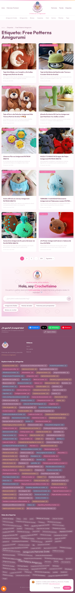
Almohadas (68, 569)
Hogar (5, 578)
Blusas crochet (8, 383)
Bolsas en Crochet (43, 519)
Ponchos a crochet (54, 470)
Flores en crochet (34, 425)
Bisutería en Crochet (9, 555)
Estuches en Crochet (43, 421)
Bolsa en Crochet (51, 383)
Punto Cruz (7, 480)
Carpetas (40, 18)
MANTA (56, 562)
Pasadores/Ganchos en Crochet (13, 466)
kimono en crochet (58, 525)
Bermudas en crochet (50, 548)
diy (33, 544)
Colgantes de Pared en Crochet (40, 565)
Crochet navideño (24, 411)
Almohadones (27, 372)
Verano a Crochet (41, 498)
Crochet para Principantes (44, 411)
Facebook (35, 327)
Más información (54, 584)
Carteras (55, 393)
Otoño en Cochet (54, 459)
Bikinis (26, 525)
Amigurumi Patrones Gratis (36, 551)
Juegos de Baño (26, 438)
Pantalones (23, 463)
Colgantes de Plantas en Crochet (25, 522)
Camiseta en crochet (56, 569)
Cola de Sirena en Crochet (11, 404)
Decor (5, 418)
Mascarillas (62, 452)
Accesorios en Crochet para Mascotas (33, 365)
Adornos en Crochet (29, 369)
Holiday (22, 435)
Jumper (39, 438)
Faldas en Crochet (58, 551)
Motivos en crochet (50, 456)
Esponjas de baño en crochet (11, 551)
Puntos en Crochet (41, 480)
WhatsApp (55, 327)
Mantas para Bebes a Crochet (12, 558)
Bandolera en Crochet (54, 522)
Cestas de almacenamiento (41, 397)
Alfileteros (6, 542)
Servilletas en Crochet (58, 487)
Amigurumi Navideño (61, 372)
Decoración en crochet (20, 418)
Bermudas (26, 379)
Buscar (29, 352)
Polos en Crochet (25, 470)
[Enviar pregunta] (69, 298)
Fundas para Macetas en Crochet (55, 428)
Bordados (66, 383)
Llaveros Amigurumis (54, 442)
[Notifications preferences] (3, 588)
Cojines (60, 400)
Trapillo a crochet (9, 498)
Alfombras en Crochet (10, 372)
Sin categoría (24, 491)
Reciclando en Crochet (59, 480)
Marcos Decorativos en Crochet (12, 524)
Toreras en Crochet (41, 494)
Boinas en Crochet (24, 383)
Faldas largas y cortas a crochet (13, 425)
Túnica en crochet (25, 498)
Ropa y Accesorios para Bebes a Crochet (35, 484)
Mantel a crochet (27, 452)
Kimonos (49, 438)
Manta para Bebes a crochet (31, 449)
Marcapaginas (65, 561)
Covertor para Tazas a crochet (49, 407)
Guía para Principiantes (49, 531)
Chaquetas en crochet (45, 400)
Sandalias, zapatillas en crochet (36, 487)
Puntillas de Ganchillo (56, 477)
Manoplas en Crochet (10, 449)
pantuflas (35, 463)
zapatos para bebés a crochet (13, 508)
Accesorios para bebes (58, 365)
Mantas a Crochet (66, 531)
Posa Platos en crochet (49, 473)
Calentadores (8, 390)
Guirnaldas (58, 431)
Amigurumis (23, 18)
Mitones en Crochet (10, 456)
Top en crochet (25, 494)
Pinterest (67, 327)
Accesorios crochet (10, 365)
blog (25, 518)
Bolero (5, 572)
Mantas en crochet (10, 452)
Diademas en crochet (57, 418)
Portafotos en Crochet (29, 473)
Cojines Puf (28, 572)
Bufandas (55, 566)
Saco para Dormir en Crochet (12, 487)
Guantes (19, 528)
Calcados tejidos (43, 386)
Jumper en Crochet (15, 572)
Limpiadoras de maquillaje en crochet (31, 442)
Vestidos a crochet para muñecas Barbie (16, 501)
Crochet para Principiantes (20, 541)
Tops (67, 18)
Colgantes (53, 404)
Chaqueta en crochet (59, 528)
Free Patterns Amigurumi (30, 562)
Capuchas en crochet (43, 528)
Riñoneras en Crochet (10, 484)
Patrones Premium (13, 8)
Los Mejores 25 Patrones (25, 555)
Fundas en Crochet (9, 428)
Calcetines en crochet (60, 535)
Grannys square (26, 431)
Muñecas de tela (27, 459)
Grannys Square (23, 565)
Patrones (54, 8)
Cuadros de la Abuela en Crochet (14, 414)
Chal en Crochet (58, 519)
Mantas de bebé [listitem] (26, 305)
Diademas (64, 572)
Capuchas (7, 393)
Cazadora (41, 522)
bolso (31, 518)
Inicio (3, 8)
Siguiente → (50, 258)
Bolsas (32, 18)
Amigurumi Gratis (11, 18)
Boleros (38, 383)
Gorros (53, 18)
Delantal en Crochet (39, 418)
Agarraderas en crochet (48, 369)
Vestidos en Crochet (40, 501)
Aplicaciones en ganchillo (42, 572)
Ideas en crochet (36, 435)
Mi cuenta (30, 349)
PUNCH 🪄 (41, 477)
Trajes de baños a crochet (60, 494)
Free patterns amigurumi (54, 425)
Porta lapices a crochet (10, 473)
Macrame (33, 445)
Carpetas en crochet (40, 393)
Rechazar (57, 588)
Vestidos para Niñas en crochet (13, 505)
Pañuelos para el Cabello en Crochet (54, 463)
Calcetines (57, 386)
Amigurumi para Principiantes (13, 376)
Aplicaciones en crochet (49, 376)
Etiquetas (68, 8)
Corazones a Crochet (9, 544)
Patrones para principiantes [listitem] (45, 305)
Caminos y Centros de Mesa (29, 534)
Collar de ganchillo (9, 407)
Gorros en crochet (9, 431)
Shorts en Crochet (9, 491)
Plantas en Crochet (9, 470)
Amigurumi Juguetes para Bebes (58, 575)
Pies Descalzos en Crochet (54, 466)
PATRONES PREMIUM (35, 466)
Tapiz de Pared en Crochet (61, 491)
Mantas (60, 18)
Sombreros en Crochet (41, 491)
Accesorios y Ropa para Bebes (54, 558)
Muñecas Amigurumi (10, 459)
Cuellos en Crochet (35, 414)
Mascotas (58, 542)
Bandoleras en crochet (10, 379)
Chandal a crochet (27, 400)
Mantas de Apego (51, 449)
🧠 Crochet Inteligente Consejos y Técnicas (41, 508)
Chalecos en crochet (10, 400)
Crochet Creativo (8, 411)
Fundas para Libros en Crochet (30, 428)
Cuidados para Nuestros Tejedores (57, 414)
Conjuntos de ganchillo (27, 407)
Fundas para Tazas (8, 531)
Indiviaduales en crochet (55, 435)
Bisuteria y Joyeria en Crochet (60, 379)
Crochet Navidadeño (39, 575)
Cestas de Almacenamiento (44, 555)
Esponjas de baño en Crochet (12, 421)
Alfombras (49, 541)
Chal (47, 18)
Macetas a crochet (65, 548)
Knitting (60, 438)
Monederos (35, 456)
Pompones (39, 470)
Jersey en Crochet (9, 438)
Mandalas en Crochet (48, 445)
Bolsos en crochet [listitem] (10, 310)
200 (41, 258)
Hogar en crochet (9, 435)
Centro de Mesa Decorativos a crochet (15, 397)
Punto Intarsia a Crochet (22, 480)
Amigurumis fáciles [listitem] (11, 305)
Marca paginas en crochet (45, 452)
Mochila (24, 456)
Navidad (40, 459)
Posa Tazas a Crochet (10, 477)
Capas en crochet (59, 390)
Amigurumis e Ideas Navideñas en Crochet (15, 548)
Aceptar (67, 588)
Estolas (29, 421)
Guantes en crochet (43, 431)
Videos (31, 505)
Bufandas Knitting (26, 386)
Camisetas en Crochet (41, 390)
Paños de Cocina (9, 463)
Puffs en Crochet (28, 477)
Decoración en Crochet (39, 569)
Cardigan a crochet (22, 393)
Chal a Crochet (60, 397)
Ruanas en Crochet (58, 484)
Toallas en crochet (9, 494)
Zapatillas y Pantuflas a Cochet (48, 505)
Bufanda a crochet (9, 386)
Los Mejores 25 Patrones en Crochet (14, 445)
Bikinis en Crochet (40, 379)
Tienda (61, 8)
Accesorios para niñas (10, 369)
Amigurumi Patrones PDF (10, 535)
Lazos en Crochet (9, 442)
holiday (55, 572)
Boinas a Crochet (23, 569)
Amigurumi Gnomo (43, 372)
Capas (18, 518)
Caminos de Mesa (23, 390)
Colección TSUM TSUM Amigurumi (34, 404)
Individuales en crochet (22, 575)
